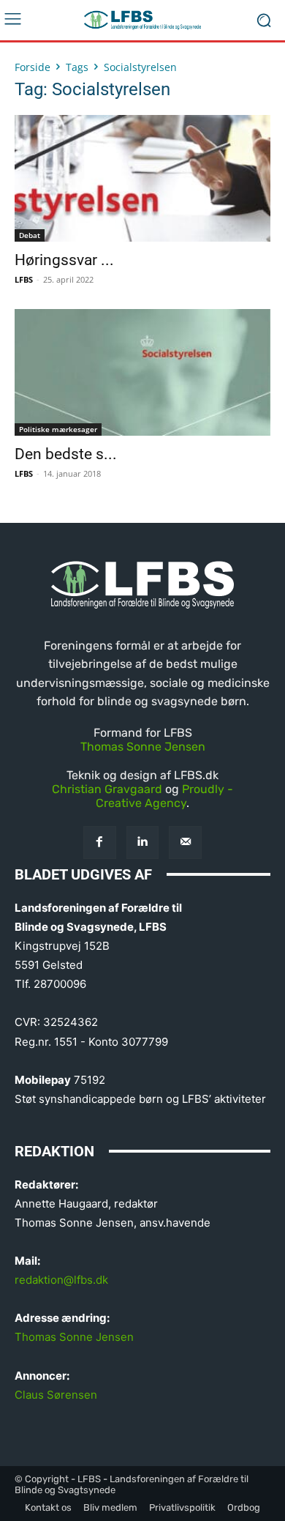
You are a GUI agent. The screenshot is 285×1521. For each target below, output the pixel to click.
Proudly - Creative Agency (164, 796)
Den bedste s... (66, 454)
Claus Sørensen (56, 1395)
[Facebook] (99, 842)
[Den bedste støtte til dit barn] (142, 372)
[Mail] (185, 842)
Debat (29, 235)
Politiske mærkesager (58, 429)
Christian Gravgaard (107, 789)
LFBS (24, 279)
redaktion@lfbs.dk (61, 1280)
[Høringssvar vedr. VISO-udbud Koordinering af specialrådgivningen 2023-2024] (142, 178)
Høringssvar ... (64, 260)
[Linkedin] (142, 842)
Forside (32, 67)
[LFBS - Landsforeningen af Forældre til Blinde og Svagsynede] (142, 20)
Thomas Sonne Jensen (142, 747)
